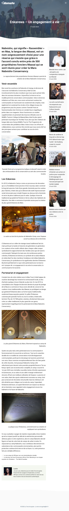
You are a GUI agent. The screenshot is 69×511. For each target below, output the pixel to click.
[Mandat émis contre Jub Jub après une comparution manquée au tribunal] (57, 65)
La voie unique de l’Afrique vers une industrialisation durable (20, 455)
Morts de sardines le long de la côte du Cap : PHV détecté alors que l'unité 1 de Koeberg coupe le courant (57, 139)
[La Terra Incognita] (8, 3)
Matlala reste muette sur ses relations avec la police (57, 211)
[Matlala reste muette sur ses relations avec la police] (57, 205)
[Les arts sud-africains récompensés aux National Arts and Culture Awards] (57, 98)
